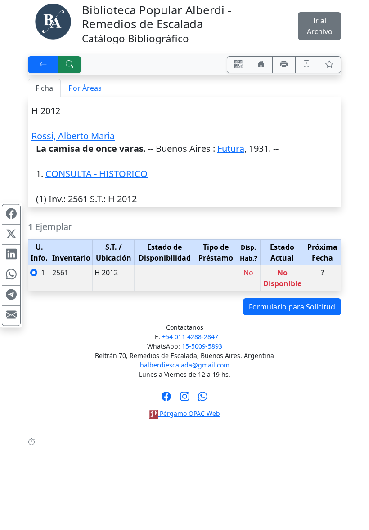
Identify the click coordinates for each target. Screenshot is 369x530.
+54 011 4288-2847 (190, 336)
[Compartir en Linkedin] (11, 255)
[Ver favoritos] (329, 64)
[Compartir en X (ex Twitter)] (11, 235)
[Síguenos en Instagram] (184, 399)
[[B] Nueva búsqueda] (69, 64)
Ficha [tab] (44, 88)
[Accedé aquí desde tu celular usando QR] (238, 64)
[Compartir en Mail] (11, 315)
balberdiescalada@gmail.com (185, 365)
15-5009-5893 (202, 346)
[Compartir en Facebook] (11, 214)
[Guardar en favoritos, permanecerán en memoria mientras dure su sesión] (307, 64)
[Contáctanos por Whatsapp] (202, 399)
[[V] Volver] (43, 64)
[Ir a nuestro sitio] (261, 64)
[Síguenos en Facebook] (166, 399)
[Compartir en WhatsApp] (11, 275)
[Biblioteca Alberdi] (53, 21)
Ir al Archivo (320, 26)
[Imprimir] (284, 64)
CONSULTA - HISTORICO (96, 174)
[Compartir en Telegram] (11, 295)
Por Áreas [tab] (85, 88)
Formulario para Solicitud (292, 307)
